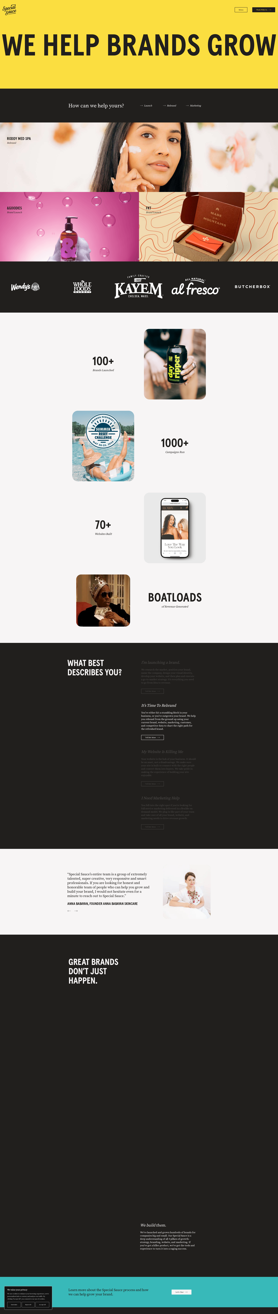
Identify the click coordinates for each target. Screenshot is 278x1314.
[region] (28, 1298)
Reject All (28, 1305)
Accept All (42, 1305)
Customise (14, 1305)
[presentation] (69, 911)
